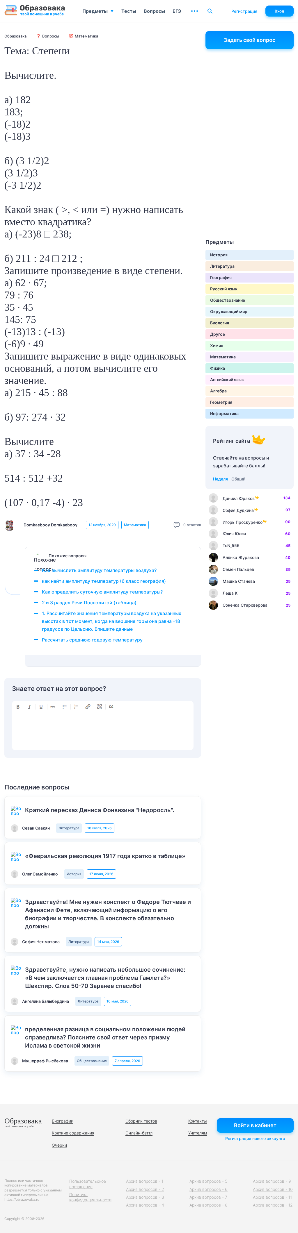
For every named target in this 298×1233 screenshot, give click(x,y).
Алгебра (218, 390)
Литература (68, 828)
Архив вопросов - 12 (273, 1204)
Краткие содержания (73, 1132)
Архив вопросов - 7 (208, 1197)
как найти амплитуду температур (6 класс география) (104, 581)
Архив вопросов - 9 (272, 1181)
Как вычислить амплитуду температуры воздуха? (99, 570)
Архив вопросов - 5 (208, 1181)
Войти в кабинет (255, 1125)
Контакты (197, 1120)
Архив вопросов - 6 (208, 1189)
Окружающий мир (228, 311)
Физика (217, 368)
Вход (279, 11)
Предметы (95, 11)
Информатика (224, 413)
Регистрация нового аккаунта (255, 1138)
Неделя (220, 478)
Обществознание (92, 1061)
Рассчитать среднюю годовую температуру (92, 640)
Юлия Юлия (234, 533)
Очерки (59, 1145)
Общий (238, 478)
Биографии (62, 1120)
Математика (135, 525)
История (74, 874)
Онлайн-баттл (138, 1132)
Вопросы (154, 11)
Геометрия (221, 402)
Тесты (128, 11)
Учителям (197, 1132)
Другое (217, 334)
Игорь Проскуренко (242, 522)
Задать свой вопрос (249, 40)
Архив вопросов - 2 (145, 1189)
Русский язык (223, 288)
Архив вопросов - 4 (145, 1204)
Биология (219, 322)
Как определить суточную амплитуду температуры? (102, 592)
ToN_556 (231, 545)
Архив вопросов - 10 (273, 1189)
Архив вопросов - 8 (208, 1204)
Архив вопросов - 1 (144, 1181)
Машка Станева (239, 581)
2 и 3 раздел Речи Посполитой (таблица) (89, 602)
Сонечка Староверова (245, 605)
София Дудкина (238, 510)
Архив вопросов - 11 (272, 1197)
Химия (216, 345)
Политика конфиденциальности (90, 1197)
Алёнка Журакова (241, 557)
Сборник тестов (141, 1120)
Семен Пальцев (238, 569)
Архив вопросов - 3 (145, 1197)
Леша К (230, 593)
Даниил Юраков (239, 498)
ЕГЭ (177, 11)
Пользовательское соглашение (87, 1184)
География (221, 277)
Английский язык (227, 379)
